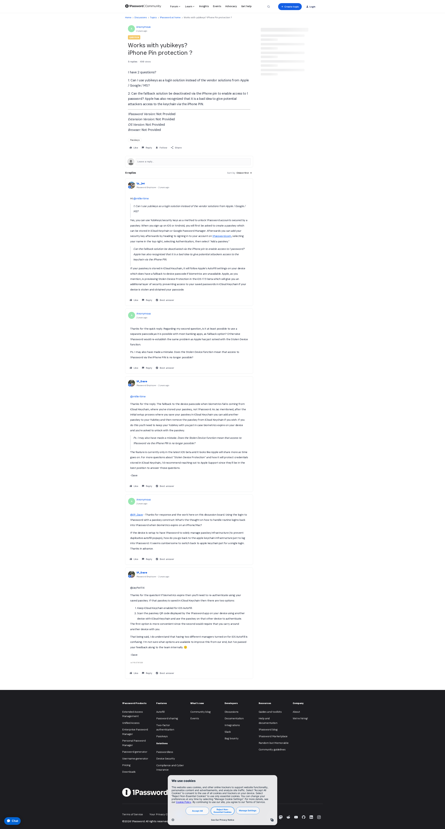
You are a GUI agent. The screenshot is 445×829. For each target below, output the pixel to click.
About (296, 712)
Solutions (162, 743)
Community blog (200, 712)
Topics (153, 17)
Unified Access (131, 723)
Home (128, 17)
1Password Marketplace (273, 736)
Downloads (129, 772)
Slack (228, 732)
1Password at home (170, 17)
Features (161, 703)
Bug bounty (231, 738)
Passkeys (135, 140)
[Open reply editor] (189, 161)
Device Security (165, 758)
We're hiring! (300, 718)
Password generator (134, 752)
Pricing (126, 765)
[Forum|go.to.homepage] (143, 6)
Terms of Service (132, 814)
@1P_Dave (136, 514)
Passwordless (164, 752)
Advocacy (231, 6)
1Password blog (268, 729)
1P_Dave (141, 381)
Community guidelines (272, 749)
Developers (231, 703)
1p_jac (140, 183)
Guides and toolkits (270, 712)
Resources (265, 703)
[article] (189, 242)
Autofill (160, 712)
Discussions (141, 17)
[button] (290, 6)
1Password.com (221, 236)
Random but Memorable (274, 743)
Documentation (234, 718)
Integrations (232, 725)
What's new (197, 703)
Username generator (135, 758)
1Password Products (134, 703)
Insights (204, 6)
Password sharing (167, 718)
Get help (246, 6)
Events (217, 6)
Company (298, 703)
